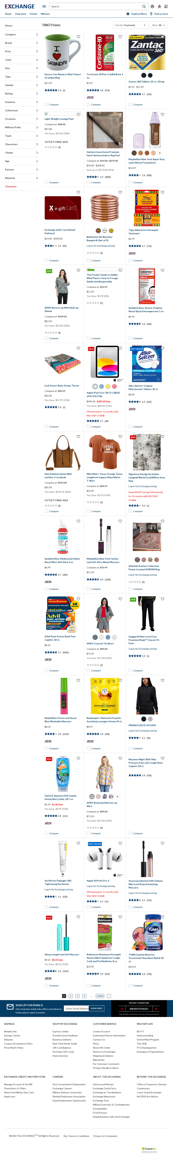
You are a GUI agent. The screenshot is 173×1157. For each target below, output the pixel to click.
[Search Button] (144, 6)
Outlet (33, 13)
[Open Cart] (166, 6)
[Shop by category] (44, 6)
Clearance (20, 13)
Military (45, 13)
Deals (8, 13)
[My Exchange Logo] (23, 6)
